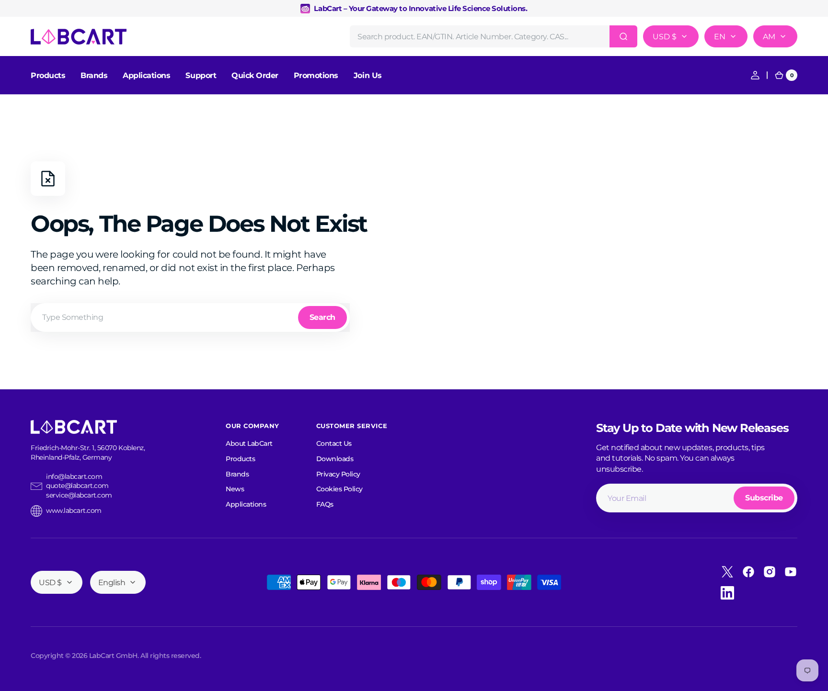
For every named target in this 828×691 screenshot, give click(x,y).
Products (240, 458)
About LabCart (249, 443)
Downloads (335, 458)
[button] (755, 75)
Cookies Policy (339, 489)
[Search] (623, 36)
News (235, 489)
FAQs (325, 504)
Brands (237, 474)
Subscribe (764, 497)
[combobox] (493, 36)
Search (322, 317)
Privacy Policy (338, 474)
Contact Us (334, 443)
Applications (246, 504)
